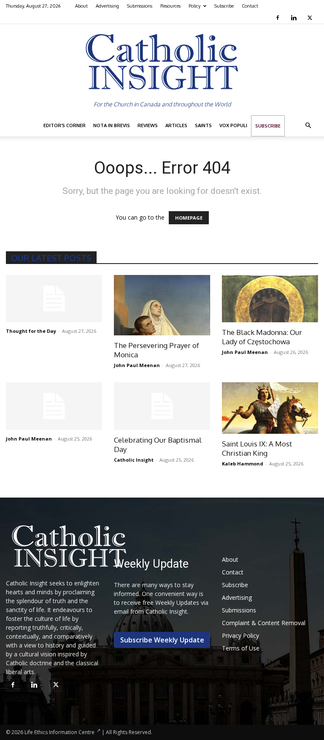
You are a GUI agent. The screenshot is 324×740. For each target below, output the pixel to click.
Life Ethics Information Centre (59, 732)
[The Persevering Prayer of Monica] (162, 305)
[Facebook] (278, 18)
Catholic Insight (134, 460)
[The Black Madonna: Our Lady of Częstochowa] (270, 299)
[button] (308, 126)
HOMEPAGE (188, 218)
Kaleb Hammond (242, 463)
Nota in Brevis (111, 125)
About (81, 6)
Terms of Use (240, 648)
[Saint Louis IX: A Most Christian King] (270, 408)
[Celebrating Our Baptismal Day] (162, 406)
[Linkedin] (294, 18)
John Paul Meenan (137, 365)
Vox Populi (233, 125)
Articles (176, 125)
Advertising (107, 6)
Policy (194, 6)
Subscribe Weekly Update (162, 640)
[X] (310, 18)
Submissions (139, 6)
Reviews (148, 125)
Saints (203, 125)
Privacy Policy (240, 635)
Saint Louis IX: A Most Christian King (257, 448)
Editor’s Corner (64, 125)
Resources (170, 6)
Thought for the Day (31, 331)
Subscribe (224, 6)
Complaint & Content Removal (263, 623)
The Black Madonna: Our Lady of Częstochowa (262, 337)
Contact (250, 6)
